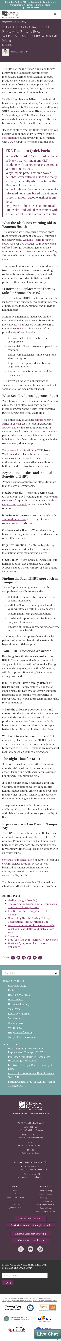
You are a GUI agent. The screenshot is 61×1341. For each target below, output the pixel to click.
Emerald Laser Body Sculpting (30, 1233)
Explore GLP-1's (22, 2)
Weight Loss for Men (20, 1032)
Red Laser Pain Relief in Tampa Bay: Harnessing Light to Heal (29, 1058)
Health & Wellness (19, 994)
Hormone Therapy (19, 1004)
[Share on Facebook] (12, 957)
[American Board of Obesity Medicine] (16, 1319)
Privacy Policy (7, 1301)
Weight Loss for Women (22, 1037)
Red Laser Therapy (19, 1013)
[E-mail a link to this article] (39, 957)
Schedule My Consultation (30, 1240)
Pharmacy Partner (50, 1301)
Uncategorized (16, 1023)
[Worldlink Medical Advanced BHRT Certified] (30, 1307)
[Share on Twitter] (18, 957)
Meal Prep (14, 1008)
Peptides (9, 2)
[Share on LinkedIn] (28, 957)
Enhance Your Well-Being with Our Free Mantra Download (24, 1266)
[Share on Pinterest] (34, 957)
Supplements (15, 1018)
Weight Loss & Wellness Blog (14, 21)
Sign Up (8, 1282)
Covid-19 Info (38, 1301)
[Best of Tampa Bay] (13, 1308)
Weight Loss (15, 1027)
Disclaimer (28, 1301)
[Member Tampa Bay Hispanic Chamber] (16, 1329)
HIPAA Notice (18, 1301)
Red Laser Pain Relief (30, 1218)
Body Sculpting (17, 985)
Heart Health (15, 999)
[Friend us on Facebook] (20, 1249)
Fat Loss (12, 990)
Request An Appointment (43, 2)
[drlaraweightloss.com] (10, 14)
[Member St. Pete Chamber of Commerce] (44, 1319)
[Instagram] (40, 1249)
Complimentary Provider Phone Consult (30, 5)
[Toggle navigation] (55, 14)
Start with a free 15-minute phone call (30, 1225)
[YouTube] (30, 1249)
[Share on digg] (23, 957)
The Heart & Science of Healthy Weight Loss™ (30, 1113)
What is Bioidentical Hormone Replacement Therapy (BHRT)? (26, 1050)
